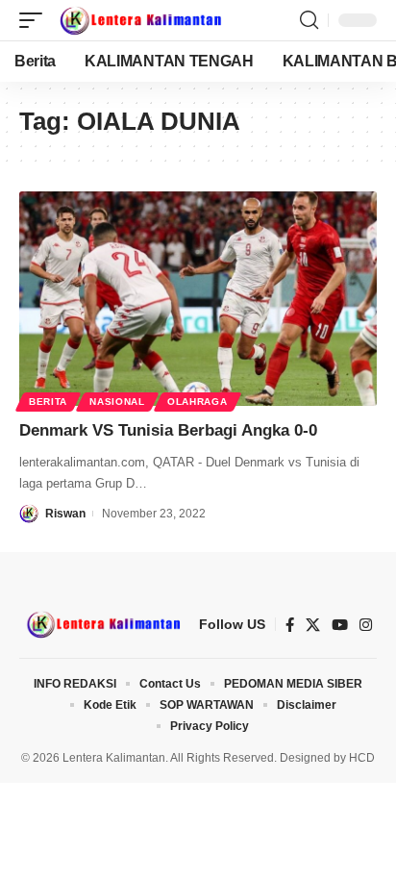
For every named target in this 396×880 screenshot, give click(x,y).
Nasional (117, 401)
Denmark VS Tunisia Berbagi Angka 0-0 (168, 430)
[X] (313, 625)
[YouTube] (340, 625)
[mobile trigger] (35, 20)
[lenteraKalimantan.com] (139, 20)
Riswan (65, 513)
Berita (48, 401)
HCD (362, 758)
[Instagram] (366, 625)
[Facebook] (290, 625)
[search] (309, 20)
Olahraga (197, 401)
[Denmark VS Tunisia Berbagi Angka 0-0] (198, 298)
